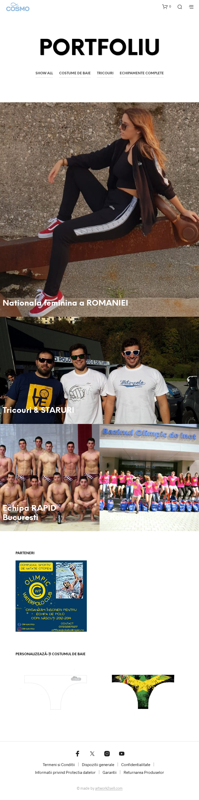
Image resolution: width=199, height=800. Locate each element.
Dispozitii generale (98, 764)
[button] (166, 6)
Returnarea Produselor (144, 772)
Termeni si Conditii (59, 764)
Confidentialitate (135, 764)
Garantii (110, 772)
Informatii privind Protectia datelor (65, 772)
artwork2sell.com (109, 788)
